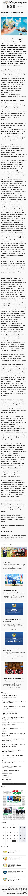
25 (7, 840)
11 (7, 835)
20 (14, 838)
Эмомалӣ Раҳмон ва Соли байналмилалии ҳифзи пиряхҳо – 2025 (13, 591)
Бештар (13, 783)
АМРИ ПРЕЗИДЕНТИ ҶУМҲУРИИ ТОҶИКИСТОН (12, 620)
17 (3, 838)
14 (17, 835)
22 (20, 838)
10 (3, 835)
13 (14, 835)
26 (10, 840)
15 (20, 835)
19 (10, 838)
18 (7, 838)
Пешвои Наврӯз (7, 562)
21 (17, 838)
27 (14, 840)
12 (10, 835)
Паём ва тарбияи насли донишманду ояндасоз (13, 679)
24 (3, 840)
